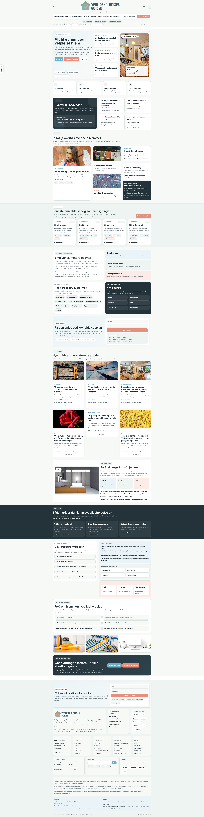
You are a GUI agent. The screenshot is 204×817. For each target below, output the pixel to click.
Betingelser (61, 814)
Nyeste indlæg (58, 769)
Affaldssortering (131, 575)
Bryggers (111, 302)
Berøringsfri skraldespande (121, 743)
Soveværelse (112, 307)
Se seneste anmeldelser (131, 665)
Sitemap (55, 814)
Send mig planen (127, 330)
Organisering (97, 748)
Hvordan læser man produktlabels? (67, 572)
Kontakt (136, 743)
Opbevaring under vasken (76, 301)
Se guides (59, 59)
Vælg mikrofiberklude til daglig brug (109, 110)
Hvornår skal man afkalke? (65, 561)
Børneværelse (134, 307)
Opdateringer (72, 769)
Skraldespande (118, 740)
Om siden (136, 740)
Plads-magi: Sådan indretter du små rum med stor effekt (116, 496)
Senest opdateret (58, 764)
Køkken (110, 297)
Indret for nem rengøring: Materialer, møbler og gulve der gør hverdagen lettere (134, 389)
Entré (131, 302)
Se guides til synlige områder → (62, 534)
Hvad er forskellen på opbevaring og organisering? (72, 566)
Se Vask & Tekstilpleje (106, 120)
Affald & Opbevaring (90, 16)
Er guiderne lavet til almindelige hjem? (117, 623)
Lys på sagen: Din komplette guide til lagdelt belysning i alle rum (102, 418)
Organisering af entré (86, 297)
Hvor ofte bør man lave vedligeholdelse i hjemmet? (73, 623)
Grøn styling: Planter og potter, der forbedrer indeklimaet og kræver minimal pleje (68, 438)
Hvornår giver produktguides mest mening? (119, 628)
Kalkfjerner (67, 24)
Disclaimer (137, 745)
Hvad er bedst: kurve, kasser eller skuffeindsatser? (72, 577)
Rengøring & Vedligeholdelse (62, 16)
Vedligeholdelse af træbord (93, 301)
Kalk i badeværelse (72, 297)
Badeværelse (134, 297)
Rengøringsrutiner (98, 740)
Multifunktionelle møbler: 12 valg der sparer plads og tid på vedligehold (123, 555)
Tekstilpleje (97, 745)
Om (142, 24)
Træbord (98, 766)
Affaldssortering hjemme (62, 306)
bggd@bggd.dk (107, 804)
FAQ (55, 767)
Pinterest (141, 767)
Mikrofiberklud (83, 24)
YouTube (124, 772)
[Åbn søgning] (149, 7)
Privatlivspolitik (147, 24)
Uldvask (144, 725)
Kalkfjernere (117, 745)
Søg (114, 762)
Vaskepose (75, 24)
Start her (55, 6)
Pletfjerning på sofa (60, 301)
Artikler (145, 6)
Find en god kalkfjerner (106, 107)
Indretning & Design (103, 16)
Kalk (143, 714)
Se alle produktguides (143, 216)
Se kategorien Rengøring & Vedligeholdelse (107, 104)
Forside (138, 24)
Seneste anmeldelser (129, 16)
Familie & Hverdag (115, 16)
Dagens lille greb (58, 762)
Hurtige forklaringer (74, 767)
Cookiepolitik (137, 750)
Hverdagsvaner (98, 753)
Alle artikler (112, 716)
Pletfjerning (105, 575)
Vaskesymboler (59, 297)
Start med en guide (114, 665)
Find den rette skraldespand (134, 106)
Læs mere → (68, 406)
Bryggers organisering (90, 306)
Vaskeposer (117, 750)
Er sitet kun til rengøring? (65, 617)
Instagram (133, 767)
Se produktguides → (126, 532)
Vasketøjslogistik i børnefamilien (135, 125)
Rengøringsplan (131, 570)
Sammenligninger (114, 724)
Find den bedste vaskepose (107, 122)
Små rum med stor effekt (133, 108)
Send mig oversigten (129, 695)
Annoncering (137, 753)
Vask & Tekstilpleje (77, 16)
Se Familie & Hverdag (133, 122)
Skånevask (58, 310)
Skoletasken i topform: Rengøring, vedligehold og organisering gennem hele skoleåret (125, 559)
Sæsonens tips (113, 727)
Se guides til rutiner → (94, 534)
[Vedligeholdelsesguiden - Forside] (67, 714)
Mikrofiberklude (118, 748)
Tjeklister (71, 764)
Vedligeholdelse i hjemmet (101, 750)
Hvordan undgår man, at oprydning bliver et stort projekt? (75, 628)
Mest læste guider (114, 719)
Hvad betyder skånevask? (64, 556)
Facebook (124, 767)
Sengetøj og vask (76, 306)
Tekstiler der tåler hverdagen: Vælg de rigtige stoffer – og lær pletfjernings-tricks (135, 438)
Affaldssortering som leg (133, 127)
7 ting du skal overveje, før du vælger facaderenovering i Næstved (101, 389)
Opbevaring (135, 718)
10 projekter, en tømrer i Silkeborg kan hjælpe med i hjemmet (66, 389)
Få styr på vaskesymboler (107, 125)
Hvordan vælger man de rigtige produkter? (118, 617)
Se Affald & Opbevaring (133, 103)
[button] (1, 69)
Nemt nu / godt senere (75, 762)
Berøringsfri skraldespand (96, 24)
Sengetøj (109, 766)
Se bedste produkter (143, 16)
